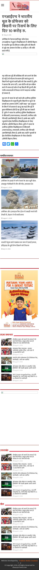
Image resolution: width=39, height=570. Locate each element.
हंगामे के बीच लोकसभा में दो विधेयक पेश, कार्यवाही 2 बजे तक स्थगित (25, 358)
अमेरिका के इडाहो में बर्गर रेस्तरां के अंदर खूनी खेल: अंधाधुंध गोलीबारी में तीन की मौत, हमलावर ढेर (18, 182)
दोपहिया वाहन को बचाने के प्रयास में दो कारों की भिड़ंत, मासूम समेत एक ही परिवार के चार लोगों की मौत (24, 341)
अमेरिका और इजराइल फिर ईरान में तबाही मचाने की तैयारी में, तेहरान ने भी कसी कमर (19, 213)
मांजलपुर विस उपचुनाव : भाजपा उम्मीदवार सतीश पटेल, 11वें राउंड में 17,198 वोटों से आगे (23, 350)
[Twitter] (20, 563)
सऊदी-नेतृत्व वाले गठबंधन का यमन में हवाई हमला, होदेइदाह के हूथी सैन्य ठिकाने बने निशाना (19, 244)
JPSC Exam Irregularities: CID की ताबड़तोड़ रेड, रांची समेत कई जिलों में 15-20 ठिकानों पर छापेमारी (25, 376)
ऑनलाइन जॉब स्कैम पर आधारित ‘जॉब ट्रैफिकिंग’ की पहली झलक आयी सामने (24, 367)
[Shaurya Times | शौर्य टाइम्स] (19, 5)
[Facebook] (18, 563)
